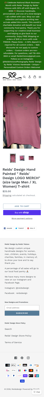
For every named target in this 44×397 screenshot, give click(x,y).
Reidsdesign (17, 389)
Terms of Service (13, 342)
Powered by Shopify (31, 389)
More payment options (22, 218)
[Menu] (39, 76)
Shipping (7, 195)
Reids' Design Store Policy (18, 335)
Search (8, 329)
